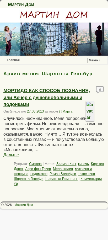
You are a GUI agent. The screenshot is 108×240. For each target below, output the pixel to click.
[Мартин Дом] (54, 31)
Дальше (11, 155)
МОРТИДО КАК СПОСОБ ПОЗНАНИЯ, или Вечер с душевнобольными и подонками (46, 97)
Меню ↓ (94, 60)
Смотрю (35, 164)
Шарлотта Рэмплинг (61, 179)
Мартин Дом (21, 4)
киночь (83, 164)
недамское (38, 174)
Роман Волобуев (63, 174)
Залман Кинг (66, 164)
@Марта (65, 111)
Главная (13, 60)
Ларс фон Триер (38, 169)
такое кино (86, 174)
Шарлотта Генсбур (28, 179)
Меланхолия (63, 169)
